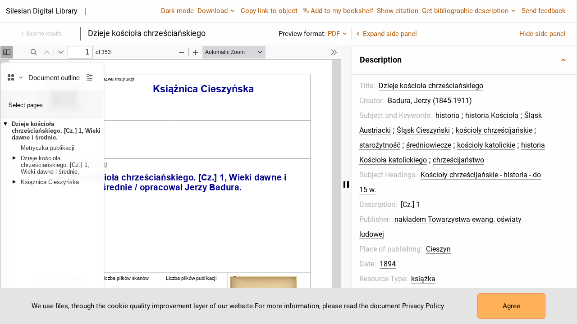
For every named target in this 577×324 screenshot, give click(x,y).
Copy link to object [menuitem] (269, 11)
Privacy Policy (423, 306)
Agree (511, 306)
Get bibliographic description (465, 11)
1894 (388, 264)
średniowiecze (428, 145)
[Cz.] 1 (410, 204)
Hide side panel (542, 34)
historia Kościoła (491, 115)
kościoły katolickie (486, 145)
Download (212, 11)
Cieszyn (438, 249)
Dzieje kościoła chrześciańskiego (431, 85)
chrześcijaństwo (458, 160)
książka (423, 278)
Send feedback (544, 11)
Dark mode (177, 11)
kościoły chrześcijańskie (494, 130)
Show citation (397, 11)
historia (447, 115)
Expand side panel (390, 34)
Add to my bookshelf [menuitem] (342, 11)
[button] (464, 59)
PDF (334, 34)
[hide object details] (346, 184)
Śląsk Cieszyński (423, 130)
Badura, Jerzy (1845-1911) (430, 100)
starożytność (379, 145)
